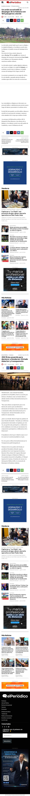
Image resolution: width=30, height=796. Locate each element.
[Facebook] (7, 20)
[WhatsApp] (22, 20)
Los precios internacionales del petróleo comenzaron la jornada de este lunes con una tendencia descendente (8, 313)
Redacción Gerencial (11, 209)
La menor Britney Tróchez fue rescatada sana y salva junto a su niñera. (19, 249)
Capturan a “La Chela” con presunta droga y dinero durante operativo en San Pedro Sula (14, 213)
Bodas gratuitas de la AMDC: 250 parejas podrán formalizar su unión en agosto (19, 229)
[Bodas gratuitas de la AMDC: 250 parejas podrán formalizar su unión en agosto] (5, 228)
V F (5, 16)
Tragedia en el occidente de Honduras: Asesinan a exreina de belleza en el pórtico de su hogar (8, 334)
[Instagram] (5, 727)
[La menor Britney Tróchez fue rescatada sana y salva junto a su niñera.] (5, 249)
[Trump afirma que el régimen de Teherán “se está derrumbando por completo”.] (22, 304)
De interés (4, 209)
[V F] (3, 17)
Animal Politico (13, 225)
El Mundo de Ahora (15, 6)
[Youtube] (9, 727)
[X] (11, 20)
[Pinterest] (15, 20)
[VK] (18, 20)
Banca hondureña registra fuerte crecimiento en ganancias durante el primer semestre (18, 259)
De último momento (6, 6)
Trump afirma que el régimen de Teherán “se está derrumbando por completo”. (22, 311)
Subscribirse (7, 741)
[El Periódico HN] (13, 2)
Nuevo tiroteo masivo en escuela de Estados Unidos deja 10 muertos (22, 141)
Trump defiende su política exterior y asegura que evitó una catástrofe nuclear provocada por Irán (22, 334)
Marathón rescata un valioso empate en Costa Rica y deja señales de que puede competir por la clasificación (18, 239)
